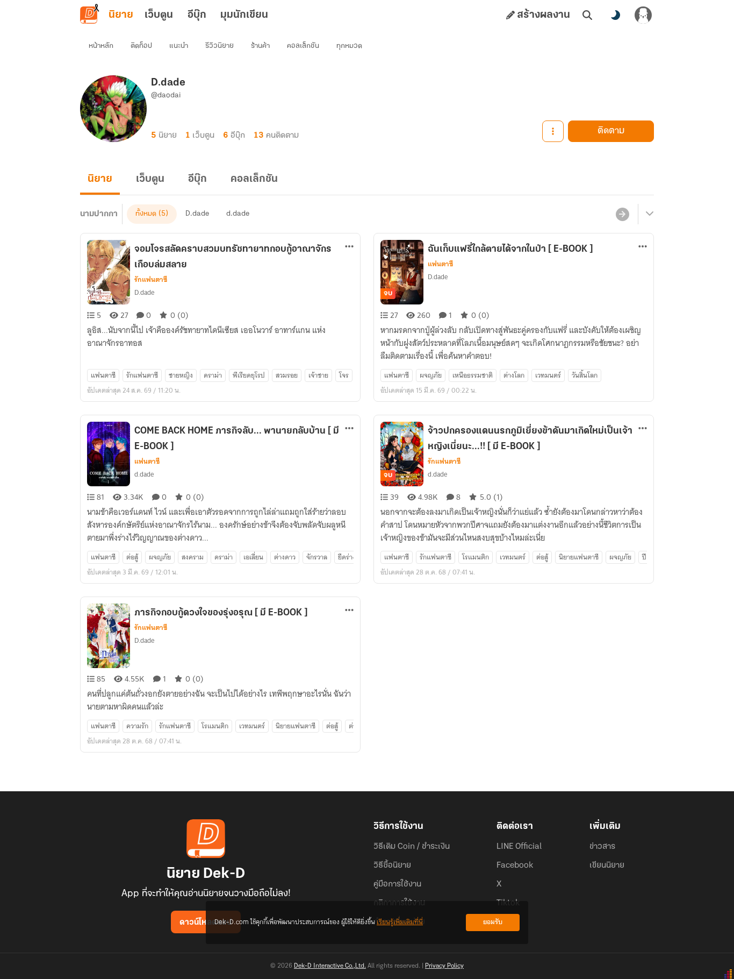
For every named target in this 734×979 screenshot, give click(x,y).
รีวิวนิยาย (219, 46)
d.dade (237, 214)
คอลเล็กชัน (303, 46)
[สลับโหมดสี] (615, 15)
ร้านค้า (260, 46)
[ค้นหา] (587, 15)
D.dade (197, 214)
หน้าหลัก (101, 46)
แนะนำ (178, 46)
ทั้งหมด (145, 214)
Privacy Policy (444, 966)
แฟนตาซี (440, 264)
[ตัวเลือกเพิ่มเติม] (553, 131)
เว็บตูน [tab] (159, 15)
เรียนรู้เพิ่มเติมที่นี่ (400, 922)
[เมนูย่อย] (648, 214)
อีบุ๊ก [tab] (197, 15)
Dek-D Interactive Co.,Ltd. (330, 966)
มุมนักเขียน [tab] (244, 15)
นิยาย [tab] (121, 15)
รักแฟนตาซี (150, 279)
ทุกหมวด (349, 46)
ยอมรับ (492, 922)
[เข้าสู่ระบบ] (643, 15)
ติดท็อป (141, 46)
